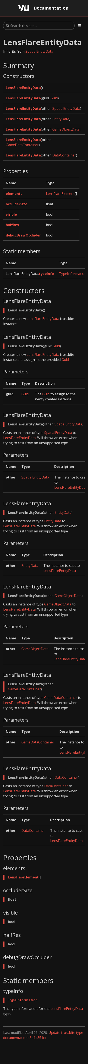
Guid (54, 98)
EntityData (60, 119)
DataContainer (64, 155)
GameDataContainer (22, 144)
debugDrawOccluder (23, 235)
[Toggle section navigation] (79, 26)
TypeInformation (73, 273)
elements (14, 193)
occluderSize (16, 204)
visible (11, 214)
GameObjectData (65, 129)
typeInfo (46, 273)
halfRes (12, 224)
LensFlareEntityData (23, 87)
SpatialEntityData (39, 51)
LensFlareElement (60, 193)
